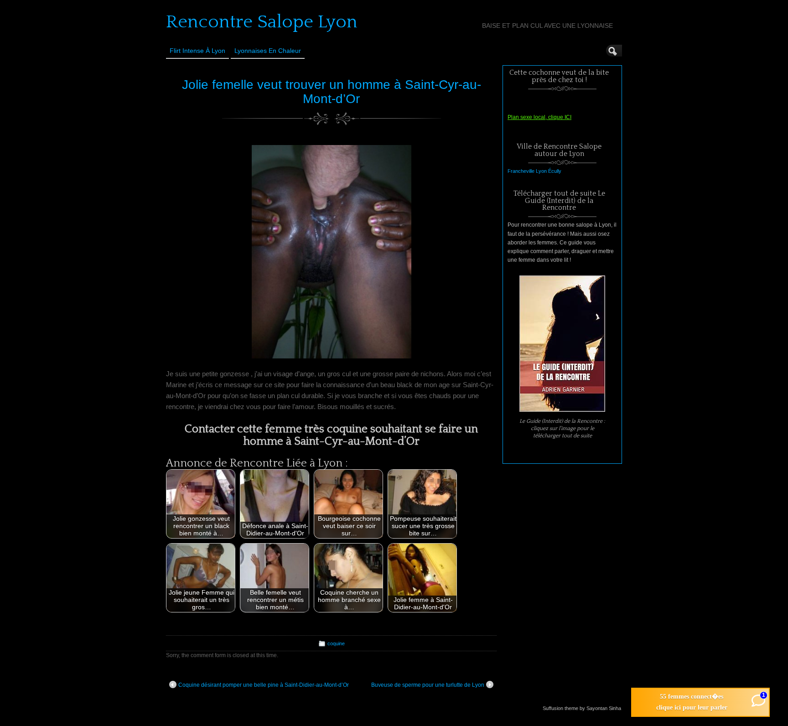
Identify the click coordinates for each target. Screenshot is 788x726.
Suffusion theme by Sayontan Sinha (582, 708)
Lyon (541, 171)
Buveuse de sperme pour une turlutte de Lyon (427, 685)
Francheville (521, 171)
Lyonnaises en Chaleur (267, 50)
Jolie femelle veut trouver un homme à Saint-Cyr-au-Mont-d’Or (331, 92)
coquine (336, 643)
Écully (554, 171)
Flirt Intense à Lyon (197, 50)
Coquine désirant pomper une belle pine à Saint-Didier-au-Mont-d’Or (263, 685)
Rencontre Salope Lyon (262, 22)
